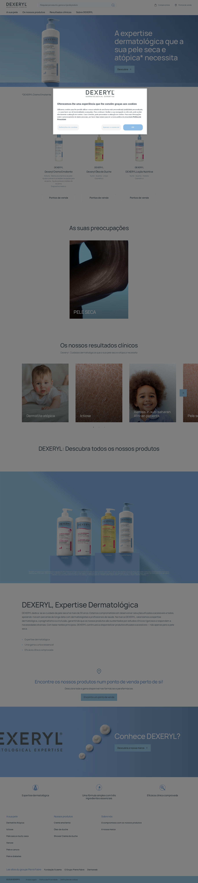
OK (133, 127)
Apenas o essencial (111, 127)
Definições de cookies (68, 127)
